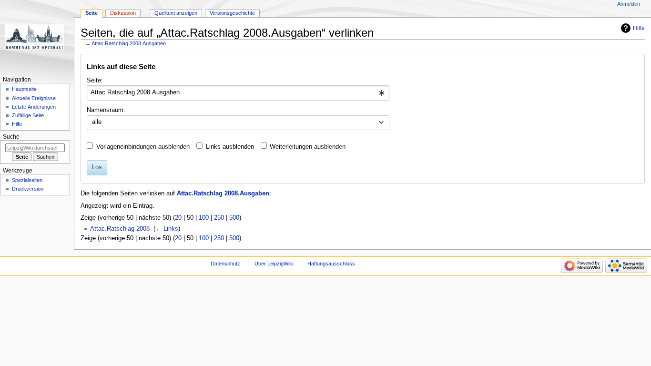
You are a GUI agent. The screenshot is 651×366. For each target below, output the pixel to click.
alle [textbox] (97, 122)
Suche (11, 137)
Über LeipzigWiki (273, 263)
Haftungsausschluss (331, 263)
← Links (166, 228)
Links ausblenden (230, 146)
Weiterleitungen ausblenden (308, 146)
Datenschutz (225, 263)
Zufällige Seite (28, 115)
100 (204, 217)
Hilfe (639, 28)
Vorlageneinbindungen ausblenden (143, 146)
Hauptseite (24, 89)
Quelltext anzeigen (175, 13)
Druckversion (27, 189)
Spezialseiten (27, 180)
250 (219, 217)
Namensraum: (106, 110)
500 (234, 217)
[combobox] (238, 93)
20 (178, 217)
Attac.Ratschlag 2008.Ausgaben (129, 43)
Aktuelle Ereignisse (34, 98)
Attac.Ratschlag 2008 (120, 228)
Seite (91, 13)
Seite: (95, 80)
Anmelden (628, 4)
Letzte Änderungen (34, 107)
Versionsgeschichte (232, 13)
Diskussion (123, 13)
